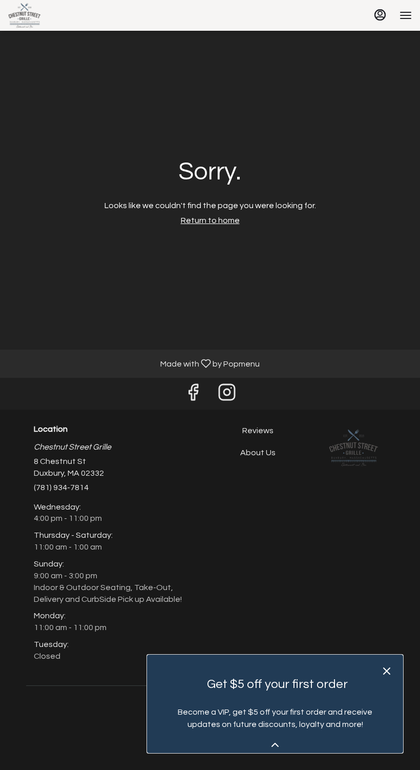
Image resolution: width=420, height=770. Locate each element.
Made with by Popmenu (134, 363)
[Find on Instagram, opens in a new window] (227, 396)
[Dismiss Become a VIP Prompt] (386, 671)
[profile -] (380, 15)
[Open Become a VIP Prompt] (275, 745)
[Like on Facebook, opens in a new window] (193, 396)
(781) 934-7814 (61, 487)
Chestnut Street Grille (354, 448)
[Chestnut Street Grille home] (54, 15)
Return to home (210, 220)
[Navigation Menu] (405, 15)
